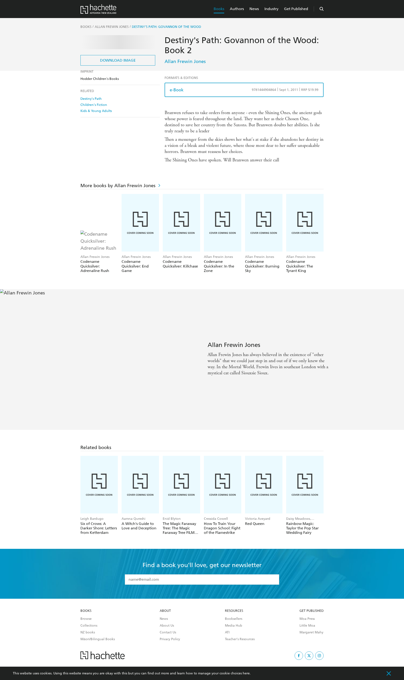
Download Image (118, 60)
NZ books (87, 632)
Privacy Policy (170, 639)
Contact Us (168, 632)
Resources (234, 611)
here (246, 673)
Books (219, 9)
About (165, 611)
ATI (227, 632)
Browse (86, 619)
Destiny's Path (91, 99)
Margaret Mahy (311, 632)
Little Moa (307, 625)
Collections (88, 625)
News (254, 9)
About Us (167, 625)
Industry (271, 9)
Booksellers (233, 619)
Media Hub (233, 625)
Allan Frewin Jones (185, 61)
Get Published (296, 9)
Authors (237, 9)
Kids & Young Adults (96, 111)
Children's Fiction (93, 105)
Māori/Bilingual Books (97, 639)
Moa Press (307, 619)
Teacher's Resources (240, 639)
